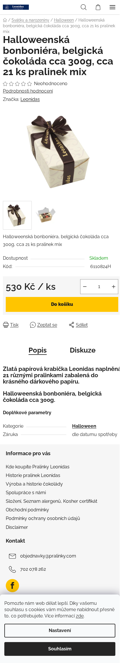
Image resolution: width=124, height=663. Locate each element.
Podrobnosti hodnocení (28, 91)
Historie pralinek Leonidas (33, 475)
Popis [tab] (38, 350)
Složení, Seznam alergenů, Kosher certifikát (51, 501)
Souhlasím (60, 649)
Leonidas (30, 99)
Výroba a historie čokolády (34, 484)
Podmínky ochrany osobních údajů (43, 518)
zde (80, 616)
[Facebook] (12, 585)
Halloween (84, 426)
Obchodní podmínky (27, 510)
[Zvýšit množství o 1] (113, 286)
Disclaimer (17, 527)
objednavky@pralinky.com (48, 556)
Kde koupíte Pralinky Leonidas (37, 467)
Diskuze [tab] (82, 350)
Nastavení (60, 630)
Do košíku (62, 304)
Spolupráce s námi (26, 492)
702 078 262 (33, 569)
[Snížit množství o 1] (84, 286)
